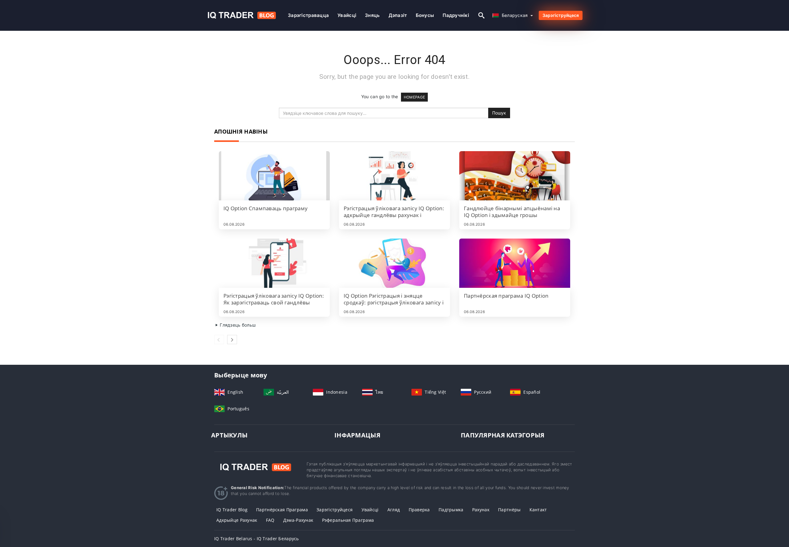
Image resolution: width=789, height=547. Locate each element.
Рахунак (480, 510)
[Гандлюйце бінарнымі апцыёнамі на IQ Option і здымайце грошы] (514, 175)
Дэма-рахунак (298, 520)
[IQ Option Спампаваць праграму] (274, 175)
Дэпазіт (398, 15)
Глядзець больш (237, 325)
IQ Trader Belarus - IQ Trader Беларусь (256, 538)
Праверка (419, 510)
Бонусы (425, 15)
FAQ (270, 520)
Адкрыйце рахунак (236, 520)
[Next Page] (232, 339)
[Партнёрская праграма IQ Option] (514, 263)
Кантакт (538, 510)
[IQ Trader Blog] (255, 467)
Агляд (393, 510)
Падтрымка (451, 510)
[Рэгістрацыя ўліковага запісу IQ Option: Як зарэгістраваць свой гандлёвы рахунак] (274, 263)
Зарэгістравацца (308, 15)
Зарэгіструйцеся (560, 15)
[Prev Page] (219, 339)
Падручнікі (456, 15)
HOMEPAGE (414, 97)
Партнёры (509, 510)
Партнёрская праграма (282, 510)
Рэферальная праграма (348, 520)
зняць (372, 15)
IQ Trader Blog (231, 510)
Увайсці (346, 15)
